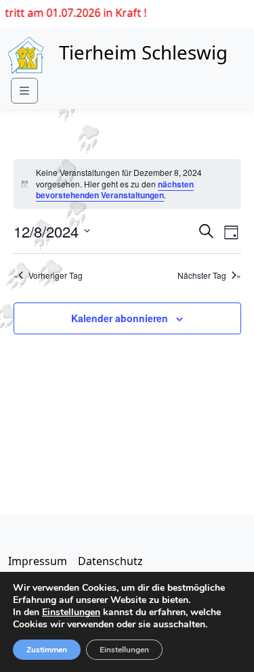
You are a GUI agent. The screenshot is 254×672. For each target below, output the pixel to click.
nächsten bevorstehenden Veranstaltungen (115, 190)
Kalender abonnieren (119, 318)
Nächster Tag (201, 275)
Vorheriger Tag (55, 275)
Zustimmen (46, 649)
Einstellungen (71, 612)
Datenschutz (110, 561)
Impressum (37, 561)
